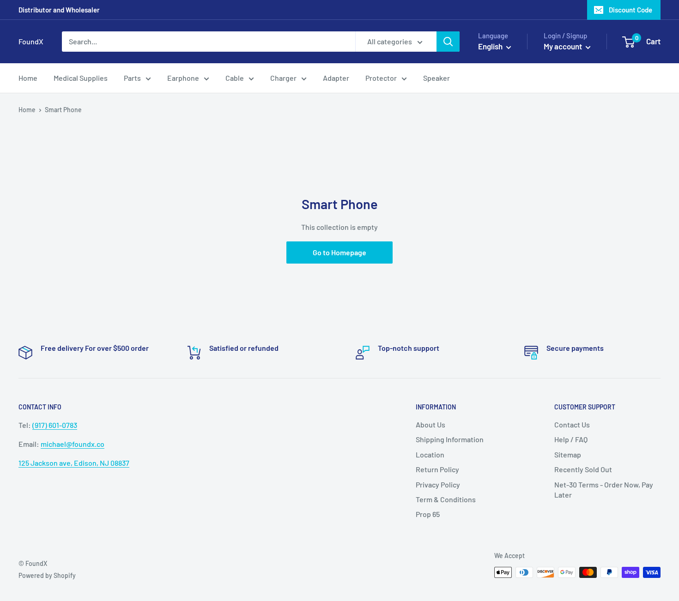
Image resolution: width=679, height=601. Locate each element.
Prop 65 (428, 514)
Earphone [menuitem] (183, 77)
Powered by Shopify (47, 575)
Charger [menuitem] (283, 77)
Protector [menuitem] (381, 77)
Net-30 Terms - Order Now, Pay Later (603, 489)
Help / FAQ (571, 439)
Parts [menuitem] (132, 77)
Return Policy (437, 469)
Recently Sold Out (583, 469)
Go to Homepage (339, 252)
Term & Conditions (446, 499)
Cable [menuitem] (234, 77)
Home (27, 110)
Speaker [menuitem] (436, 77)
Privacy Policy (438, 484)
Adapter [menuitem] (336, 77)
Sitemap (567, 454)
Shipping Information (450, 439)
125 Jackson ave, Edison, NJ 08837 (73, 462)
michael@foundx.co (72, 443)
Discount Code (630, 10)
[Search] (448, 41)
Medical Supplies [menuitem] (81, 77)
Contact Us (572, 424)
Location (430, 454)
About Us (430, 424)
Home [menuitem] (27, 77)
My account (563, 46)
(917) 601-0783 (54, 425)
